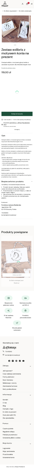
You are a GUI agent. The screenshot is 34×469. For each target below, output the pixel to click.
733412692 (4, 213)
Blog (4, 406)
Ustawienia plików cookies (12, 438)
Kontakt (5, 400)
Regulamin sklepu (9, 432)
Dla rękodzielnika (8, 418)
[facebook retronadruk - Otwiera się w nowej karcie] (9, 361)
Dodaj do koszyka (17, 114)
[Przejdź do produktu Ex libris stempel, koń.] (16, 259)
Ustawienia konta (8, 457)
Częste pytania (8, 429)
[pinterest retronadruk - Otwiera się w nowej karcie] (16, 361)
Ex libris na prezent (10, 11)
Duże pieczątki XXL (9, 415)
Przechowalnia (8, 454)
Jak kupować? (8, 371)
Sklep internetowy (15, 466)
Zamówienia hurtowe (10, 386)
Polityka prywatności (10, 435)
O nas (5, 403)
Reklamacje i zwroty (10, 383)
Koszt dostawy (8, 380)
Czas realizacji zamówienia (12, 374)
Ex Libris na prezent (9, 412)
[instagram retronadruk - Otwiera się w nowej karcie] (13, 361)
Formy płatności (8, 377)
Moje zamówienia (9, 451)
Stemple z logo (8, 409)
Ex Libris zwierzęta (25, 11)
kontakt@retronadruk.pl (8, 215)
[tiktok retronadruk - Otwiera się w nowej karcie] (20, 361)
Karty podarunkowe (9, 389)
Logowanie (6, 448)
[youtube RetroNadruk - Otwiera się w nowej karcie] (23, 361)
